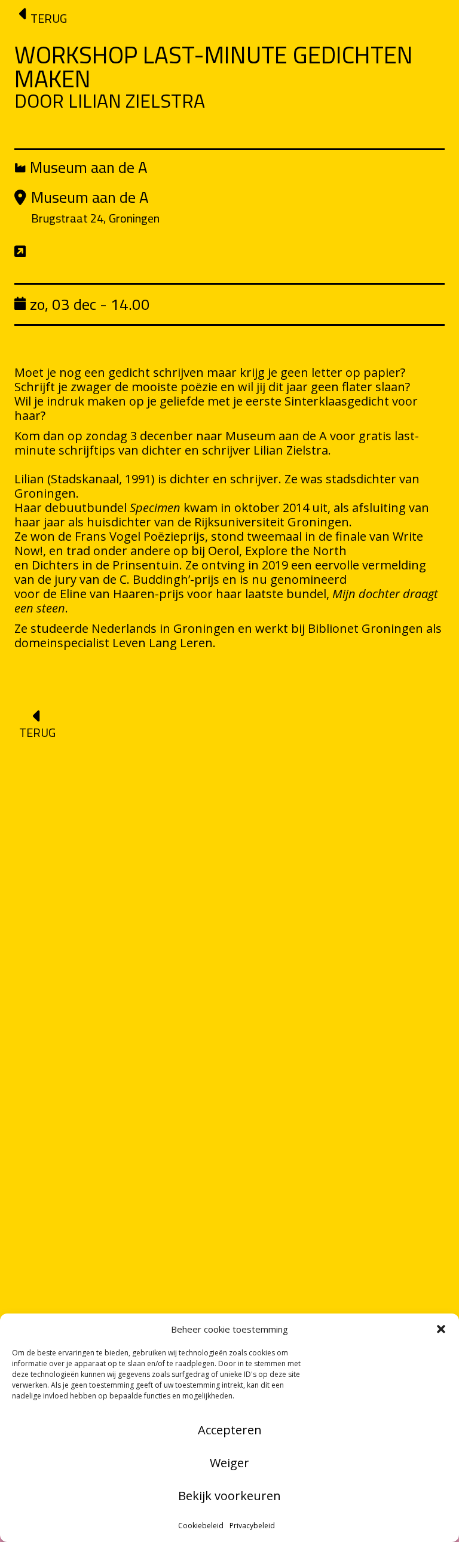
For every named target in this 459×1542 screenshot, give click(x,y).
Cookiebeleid (201, 1525)
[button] (441, 1329)
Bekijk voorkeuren (229, 1496)
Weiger (229, 1463)
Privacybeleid (252, 1525)
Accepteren (230, 1430)
